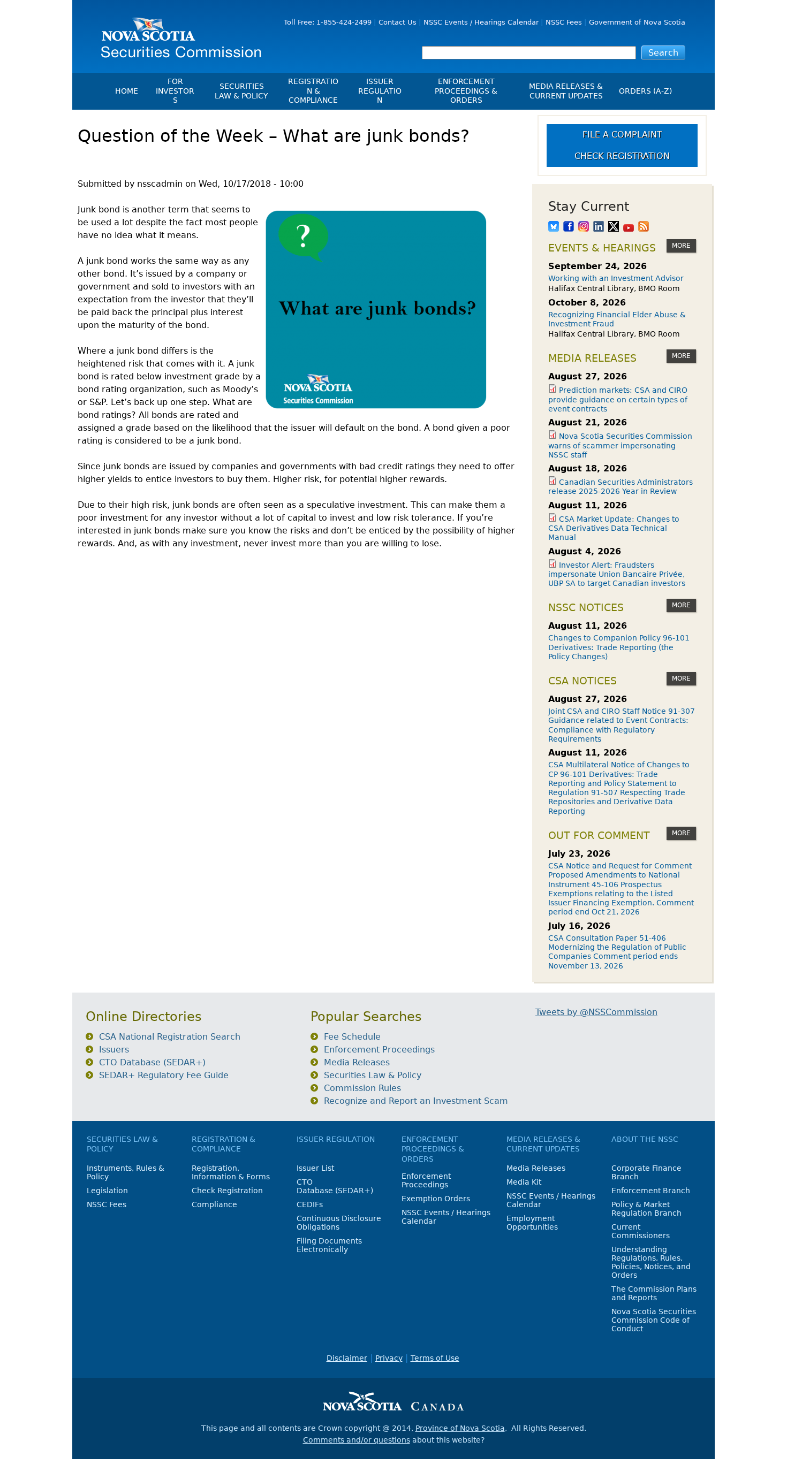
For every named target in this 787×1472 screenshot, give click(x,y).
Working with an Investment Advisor (616, 278)
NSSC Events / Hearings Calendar (481, 22)
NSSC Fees (564, 22)
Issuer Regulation (380, 90)
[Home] (177, 33)
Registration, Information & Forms (231, 1172)
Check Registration (622, 156)
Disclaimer (347, 1358)
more (681, 245)
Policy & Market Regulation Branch (646, 1208)
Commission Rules (362, 1088)
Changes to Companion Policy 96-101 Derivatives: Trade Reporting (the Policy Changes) (619, 647)
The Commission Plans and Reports (654, 1293)
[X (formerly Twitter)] (613, 227)
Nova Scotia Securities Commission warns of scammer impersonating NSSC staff (620, 445)
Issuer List (315, 1168)
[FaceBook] (568, 227)
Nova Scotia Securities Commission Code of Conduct (653, 1320)
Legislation (107, 1190)
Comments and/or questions (356, 1440)
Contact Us (398, 22)
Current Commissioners (640, 1231)
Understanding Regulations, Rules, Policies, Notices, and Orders (651, 1262)
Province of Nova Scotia (460, 1428)
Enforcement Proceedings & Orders (466, 90)
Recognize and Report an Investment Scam (416, 1101)
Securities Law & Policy (241, 91)
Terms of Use (435, 1358)
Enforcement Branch (650, 1190)
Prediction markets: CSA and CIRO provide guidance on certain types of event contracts (617, 399)
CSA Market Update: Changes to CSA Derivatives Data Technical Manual (613, 528)
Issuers (114, 1049)
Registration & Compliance (313, 90)
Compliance (214, 1204)
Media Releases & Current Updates (566, 91)
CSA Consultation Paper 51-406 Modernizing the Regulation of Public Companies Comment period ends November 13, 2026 (617, 952)
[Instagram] (583, 227)
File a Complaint (622, 134)
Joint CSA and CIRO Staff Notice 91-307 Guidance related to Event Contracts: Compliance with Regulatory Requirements (621, 725)
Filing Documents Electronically (329, 1245)
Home (126, 91)
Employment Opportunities (532, 1222)
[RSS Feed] (643, 227)
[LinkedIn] (598, 227)
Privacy (389, 1358)
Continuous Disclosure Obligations (339, 1222)
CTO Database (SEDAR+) (152, 1062)
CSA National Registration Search (169, 1037)
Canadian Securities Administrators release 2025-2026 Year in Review (620, 486)
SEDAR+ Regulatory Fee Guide (164, 1075)
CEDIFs (310, 1204)
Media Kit (523, 1182)
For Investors (175, 90)
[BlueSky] (553, 227)
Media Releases (357, 1062)
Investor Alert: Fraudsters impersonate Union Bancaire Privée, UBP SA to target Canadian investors (616, 574)
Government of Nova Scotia (637, 22)
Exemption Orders (436, 1198)
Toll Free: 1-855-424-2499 (328, 22)
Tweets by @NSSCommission (596, 1012)
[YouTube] (628, 227)
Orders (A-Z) (645, 91)
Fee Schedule (352, 1037)
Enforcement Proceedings (379, 1049)
